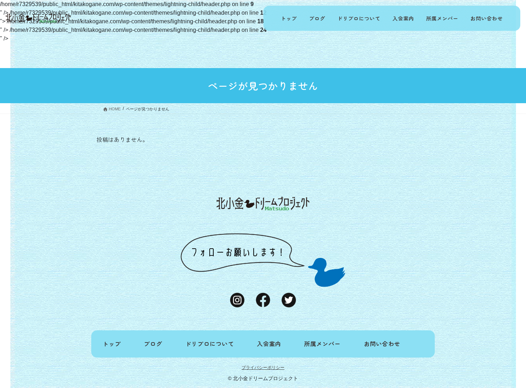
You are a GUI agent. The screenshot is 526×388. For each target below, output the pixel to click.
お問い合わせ (487, 18)
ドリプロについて (358, 18)
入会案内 (403, 18)
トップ (289, 18)
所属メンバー (442, 18)
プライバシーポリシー (263, 367)
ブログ (317, 18)
